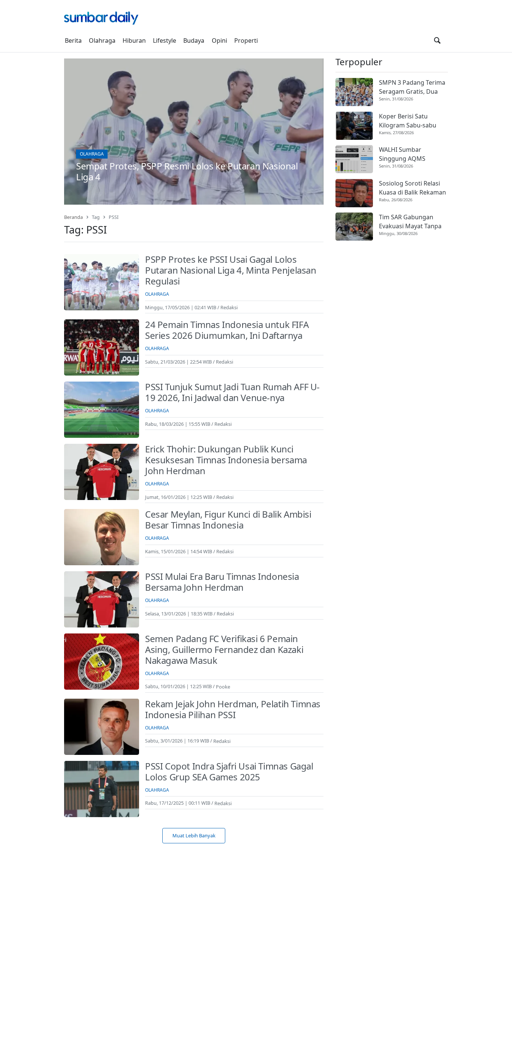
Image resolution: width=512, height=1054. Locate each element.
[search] (437, 40)
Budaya (193, 40)
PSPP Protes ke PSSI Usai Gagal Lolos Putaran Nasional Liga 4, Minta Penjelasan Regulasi (230, 270)
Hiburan (134, 40)
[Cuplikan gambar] (354, 92)
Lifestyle (164, 40)
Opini (219, 40)
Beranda (73, 217)
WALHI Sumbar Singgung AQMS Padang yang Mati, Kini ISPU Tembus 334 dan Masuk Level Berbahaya (412, 154)
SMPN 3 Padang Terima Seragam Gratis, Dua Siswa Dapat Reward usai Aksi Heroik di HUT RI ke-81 (412, 87)
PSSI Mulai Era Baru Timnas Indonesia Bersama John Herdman (222, 581)
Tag (96, 217)
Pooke (223, 686)
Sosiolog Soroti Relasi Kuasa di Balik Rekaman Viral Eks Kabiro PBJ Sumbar (412, 188)
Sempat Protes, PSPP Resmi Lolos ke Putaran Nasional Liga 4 (187, 171)
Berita (73, 40)
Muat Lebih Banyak (194, 835)
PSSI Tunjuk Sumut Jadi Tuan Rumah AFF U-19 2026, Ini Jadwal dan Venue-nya (232, 392)
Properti (246, 40)
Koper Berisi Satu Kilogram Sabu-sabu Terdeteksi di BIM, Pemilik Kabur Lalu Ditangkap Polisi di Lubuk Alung (407, 121)
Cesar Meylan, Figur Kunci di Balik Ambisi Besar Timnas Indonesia (228, 519)
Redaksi (229, 307)
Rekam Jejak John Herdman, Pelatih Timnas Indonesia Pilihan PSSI (232, 709)
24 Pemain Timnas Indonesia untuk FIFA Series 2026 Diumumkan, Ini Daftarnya (226, 329)
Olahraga (102, 40)
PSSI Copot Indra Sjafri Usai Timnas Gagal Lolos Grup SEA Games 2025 (229, 771)
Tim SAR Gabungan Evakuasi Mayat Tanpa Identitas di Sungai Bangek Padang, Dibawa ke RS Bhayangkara (413, 222)
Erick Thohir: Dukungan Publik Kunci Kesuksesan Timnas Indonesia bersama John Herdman (226, 460)
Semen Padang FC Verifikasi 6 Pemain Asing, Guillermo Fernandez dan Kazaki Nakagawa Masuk (224, 649)
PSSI (113, 217)
